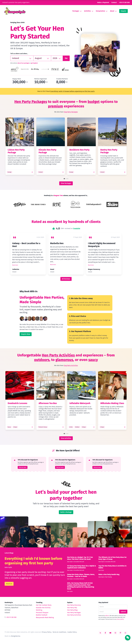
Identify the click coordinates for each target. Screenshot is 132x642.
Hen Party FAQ (72, 608)
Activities (87, 11)
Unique (15, 427)
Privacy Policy (46, 632)
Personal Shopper (42, 612)
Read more (15, 265)
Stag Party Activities (71, 365)
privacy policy (120, 619)
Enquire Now (25, 334)
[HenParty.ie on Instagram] (115, 633)
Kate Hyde (8, 567)
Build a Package (66, 512)
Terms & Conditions (59, 632)
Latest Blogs (9, 553)
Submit (123, 611)
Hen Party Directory (74, 605)
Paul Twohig (108, 577)
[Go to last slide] (3, 146)
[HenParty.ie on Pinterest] (120, 633)
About (112, 11)
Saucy (9, 427)
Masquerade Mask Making (45, 617)
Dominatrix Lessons (17, 403)
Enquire (123, 11)
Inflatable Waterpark (79, 403)
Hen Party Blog (72, 610)
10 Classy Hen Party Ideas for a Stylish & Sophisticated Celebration (81, 567)
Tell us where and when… (19, 53)
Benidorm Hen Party (79, 150)
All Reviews (66, 279)
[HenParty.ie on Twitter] (100, 633)
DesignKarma (15, 636)
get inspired (34, 63)
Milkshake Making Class (112, 403)
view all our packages (23, 63)
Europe (9, 172)
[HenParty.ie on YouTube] (110, 633)
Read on (9, 584)
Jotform (107, 615)
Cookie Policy (72, 632)
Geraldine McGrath (79, 561)
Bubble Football (41, 615)
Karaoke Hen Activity (43, 608)
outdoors (41, 360)
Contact (114, 2)
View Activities (66, 438)
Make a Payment (103, 2)
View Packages (66, 183)
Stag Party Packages (71, 112)
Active (71, 427)
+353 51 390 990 (124, 2)
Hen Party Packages (30, 101)
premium (55, 106)
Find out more (22, 467)
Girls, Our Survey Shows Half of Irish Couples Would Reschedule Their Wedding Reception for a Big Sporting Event (80, 586)
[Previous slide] (9, 205)
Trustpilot (76, 228)
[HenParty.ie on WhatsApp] (125, 633)
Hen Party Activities (58, 355)
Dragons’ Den (58, 195)
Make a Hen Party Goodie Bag (108, 574)
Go (66, 58)
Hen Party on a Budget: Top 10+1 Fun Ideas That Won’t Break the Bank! (80, 558)
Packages (75, 11)
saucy (93, 360)
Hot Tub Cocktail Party (43, 605)
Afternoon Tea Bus (48, 403)
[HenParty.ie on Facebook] (105, 633)
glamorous (64, 360)
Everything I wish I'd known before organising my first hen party (72, 91)
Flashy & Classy (43, 427)
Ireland (41, 172)
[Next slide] (128, 146)
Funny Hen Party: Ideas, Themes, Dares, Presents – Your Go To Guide (81, 575)
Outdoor (77, 427)
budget (94, 101)
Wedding (39, 610)
